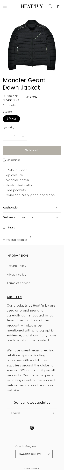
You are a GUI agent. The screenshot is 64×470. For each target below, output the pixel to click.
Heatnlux (35, 468)
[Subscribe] (52, 413)
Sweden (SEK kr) (30, 454)
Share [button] (12, 227)
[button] (5, 6)
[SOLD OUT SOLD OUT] (32, 45)
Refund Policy (16, 266)
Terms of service (18, 283)
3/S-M (11, 119)
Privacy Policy (16, 275)
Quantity (8, 127)
